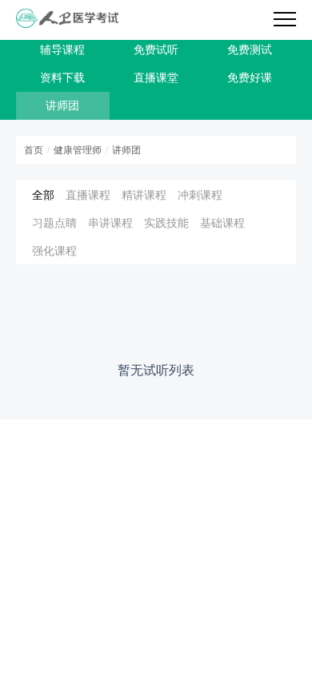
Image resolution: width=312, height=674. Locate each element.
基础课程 (222, 222)
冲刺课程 (200, 194)
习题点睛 (54, 222)
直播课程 (88, 194)
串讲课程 (110, 222)
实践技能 (166, 222)
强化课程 (54, 250)
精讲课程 (144, 194)
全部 (43, 194)
